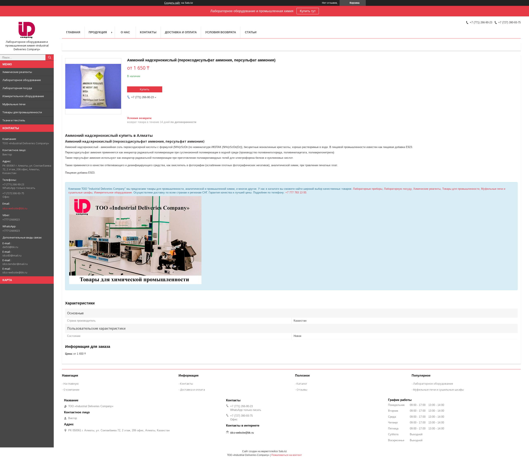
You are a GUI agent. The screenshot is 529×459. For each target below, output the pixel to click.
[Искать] (49, 57)
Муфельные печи (13, 104)
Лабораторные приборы (367, 188)
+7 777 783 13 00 (295, 192)
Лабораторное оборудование (433, 383)
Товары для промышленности (22, 112)
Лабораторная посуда (17, 88)
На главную (71, 383)
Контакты (148, 32)
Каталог (302, 383)
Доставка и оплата (181, 32)
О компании (71, 389)
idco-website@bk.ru (14, 208)
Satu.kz (283, 451)
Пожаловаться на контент (286, 455)
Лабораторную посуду (398, 188)
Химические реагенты (17, 72)
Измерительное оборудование (23, 96)
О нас (125, 32)
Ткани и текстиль (13, 120)
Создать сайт (172, 2)
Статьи (250, 32)
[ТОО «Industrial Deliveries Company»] (27, 29)
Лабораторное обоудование (21, 80)
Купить (144, 89)
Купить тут (308, 11)
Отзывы (302, 389)
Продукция (98, 32)
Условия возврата (220, 32)
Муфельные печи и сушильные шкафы (438, 389)
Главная (73, 32)
